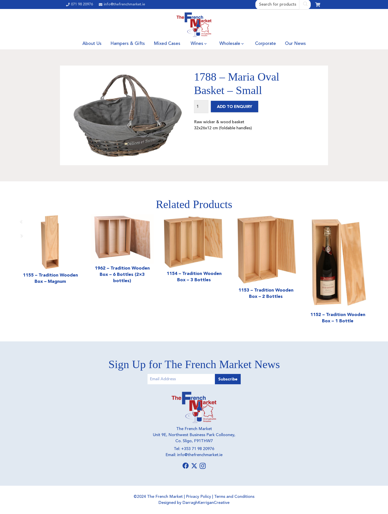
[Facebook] (186, 466)
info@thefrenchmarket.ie (200, 455)
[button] (205, 43)
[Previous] (21, 221)
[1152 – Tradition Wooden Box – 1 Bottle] (337, 262)
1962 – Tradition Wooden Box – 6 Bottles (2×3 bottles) (122, 274)
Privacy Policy (198, 497)
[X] (194, 466)
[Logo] (194, 24)
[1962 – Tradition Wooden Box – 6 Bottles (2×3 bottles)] (122, 239)
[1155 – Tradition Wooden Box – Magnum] (50, 242)
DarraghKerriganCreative (206, 503)
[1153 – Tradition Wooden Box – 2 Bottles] (265, 250)
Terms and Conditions (234, 497)
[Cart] (317, 4)
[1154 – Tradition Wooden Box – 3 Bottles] (194, 241)
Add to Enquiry (234, 106)
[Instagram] (203, 466)
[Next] (21, 235)
